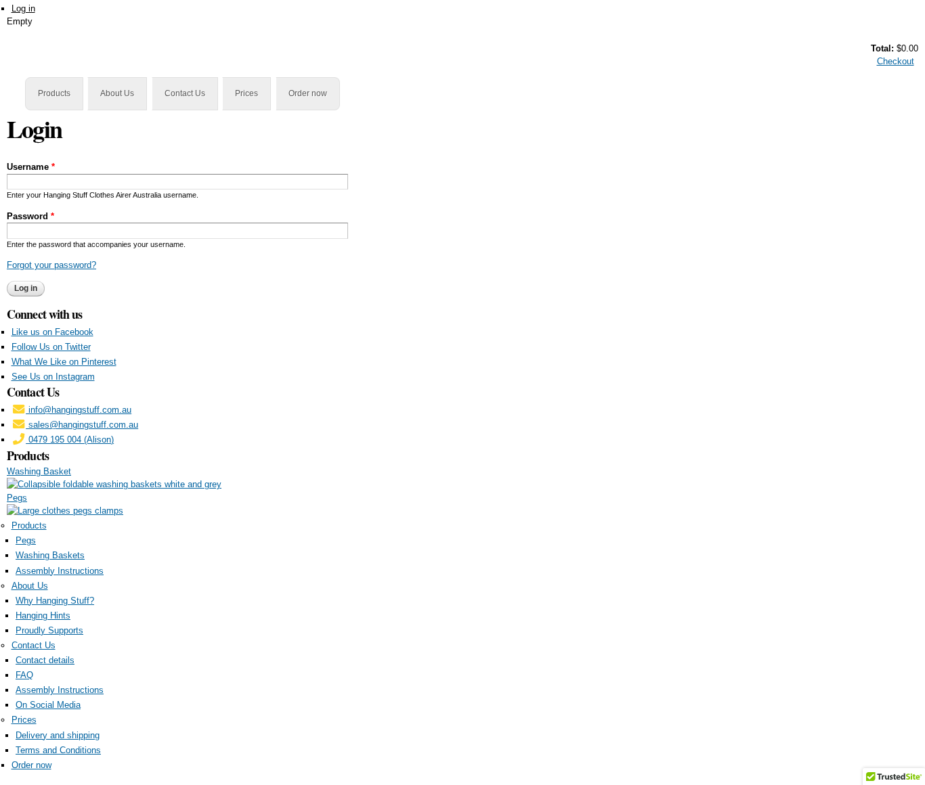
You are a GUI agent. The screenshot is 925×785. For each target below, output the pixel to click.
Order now (307, 93)
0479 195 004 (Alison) (70, 439)
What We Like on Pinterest (64, 362)
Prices (246, 93)
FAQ (24, 675)
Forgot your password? (51, 265)
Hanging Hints (43, 615)
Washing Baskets (50, 555)
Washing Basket (39, 471)
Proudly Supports (49, 630)
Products (54, 93)
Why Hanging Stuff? (55, 601)
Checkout (895, 61)
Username (31, 167)
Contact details (45, 660)
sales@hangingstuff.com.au (82, 425)
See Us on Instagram (53, 377)
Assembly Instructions (60, 571)
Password (30, 216)
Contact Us (185, 93)
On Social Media (48, 705)
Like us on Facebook (52, 332)
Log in (23, 8)
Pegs (17, 498)
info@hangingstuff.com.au (78, 410)
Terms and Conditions (58, 750)
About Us (117, 93)
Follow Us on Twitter (51, 347)
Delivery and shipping (58, 735)
